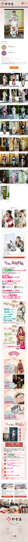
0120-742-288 (17, 493)
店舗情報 (20, 532)
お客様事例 (7, 528)
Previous (1, 219)
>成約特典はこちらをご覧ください (6, 60)
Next (26, 219)
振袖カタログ (20, 528)
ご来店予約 (14, 67)
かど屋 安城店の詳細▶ (20, 496)
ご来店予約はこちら (22, 3)
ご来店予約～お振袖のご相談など (8, 532)
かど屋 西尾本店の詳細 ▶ (7, 496)
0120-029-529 (3, 493)
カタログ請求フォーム (14, 257)
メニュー (27, 3)
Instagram (25, 3)
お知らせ (20, 526)
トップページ (8, 526)
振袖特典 (7, 530)
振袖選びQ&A (20, 530)
